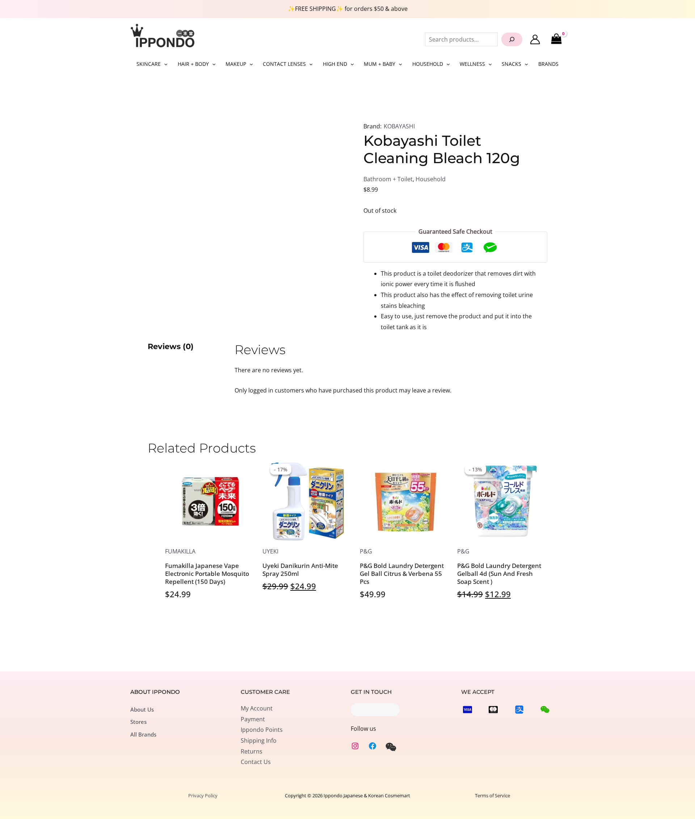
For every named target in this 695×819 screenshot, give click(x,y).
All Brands (143, 734)
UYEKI (270, 551)
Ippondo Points (262, 730)
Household (431, 179)
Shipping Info (259, 740)
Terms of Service (492, 795)
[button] (164, 64)
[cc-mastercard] (493, 709)
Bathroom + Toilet (388, 179)
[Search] (511, 39)
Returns (251, 751)
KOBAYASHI (399, 126)
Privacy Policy (203, 795)
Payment (253, 719)
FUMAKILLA (180, 551)
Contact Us (256, 762)
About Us (142, 709)
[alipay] (519, 709)
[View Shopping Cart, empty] (556, 39)
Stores (138, 721)
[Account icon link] (535, 39)
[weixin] (391, 747)
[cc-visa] (467, 709)
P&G (366, 551)
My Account (257, 708)
